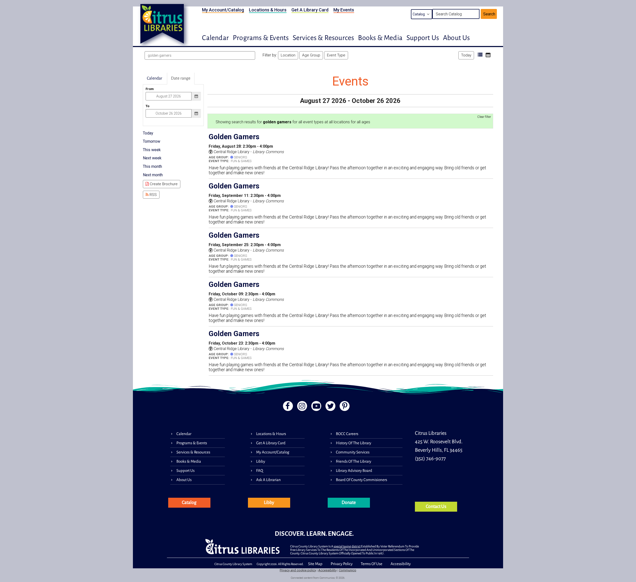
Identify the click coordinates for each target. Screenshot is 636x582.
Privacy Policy (342, 564)
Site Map (315, 564)
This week (152, 149)
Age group (311, 55)
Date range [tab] (181, 78)
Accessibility (401, 564)
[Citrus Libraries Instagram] (301, 407)
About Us (456, 38)
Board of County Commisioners (361, 480)
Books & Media (380, 38)
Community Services (352, 452)
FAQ (259, 470)
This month (152, 166)
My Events (343, 9)
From (150, 89)
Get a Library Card (309, 9)
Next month (153, 175)
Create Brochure (163, 184)
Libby (260, 461)
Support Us (422, 38)
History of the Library (353, 443)
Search (489, 14)
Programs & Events (261, 38)
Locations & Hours (267, 9)
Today (466, 55)
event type (336, 55)
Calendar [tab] (154, 78)
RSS (153, 194)
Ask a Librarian (268, 480)
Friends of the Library (353, 461)
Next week (152, 158)
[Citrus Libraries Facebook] (286, 407)
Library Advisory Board (354, 470)
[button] (480, 54)
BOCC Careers (347, 434)
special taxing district (347, 546)
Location (288, 55)
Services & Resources (323, 38)
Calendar (215, 38)
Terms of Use (371, 564)
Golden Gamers (234, 137)
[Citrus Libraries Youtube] (315, 407)
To (147, 106)
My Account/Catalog (223, 9)
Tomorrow (151, 141)
